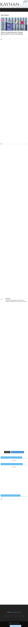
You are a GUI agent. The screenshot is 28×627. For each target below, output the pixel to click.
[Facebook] (4, 616)
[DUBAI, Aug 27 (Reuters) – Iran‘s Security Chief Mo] (14, 356)
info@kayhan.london (16, 612)
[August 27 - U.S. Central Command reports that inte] (14, 445)
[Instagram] (8, 616)
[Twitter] (19, 616)
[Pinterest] (15, 616)
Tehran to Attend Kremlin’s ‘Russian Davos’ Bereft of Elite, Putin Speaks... (12, 33)
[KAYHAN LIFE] (14, 4)
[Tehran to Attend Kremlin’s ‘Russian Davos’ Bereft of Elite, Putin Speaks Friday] (14, 24)
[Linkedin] (12, 616)
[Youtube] (23, 616)
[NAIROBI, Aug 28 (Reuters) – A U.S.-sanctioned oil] (14, 429)
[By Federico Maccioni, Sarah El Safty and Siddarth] (14, 408)
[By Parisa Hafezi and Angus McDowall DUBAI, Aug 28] (14, 326)
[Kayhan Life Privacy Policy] (14, 623)
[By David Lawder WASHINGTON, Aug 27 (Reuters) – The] (14, 381)
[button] (26, 10)
